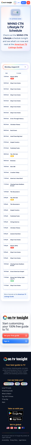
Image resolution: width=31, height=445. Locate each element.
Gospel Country (14, 142)
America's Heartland (16, 178)
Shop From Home (15, 83)
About (24, 384)
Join (19, 2)
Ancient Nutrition (15, 234)
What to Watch (6, 394)
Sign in (23, 2)
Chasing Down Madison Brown (17, 185)
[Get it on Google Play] (15, 413)
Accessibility (5, 440)
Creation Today (14, 172)
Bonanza (12, 160)
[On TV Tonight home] (15, 317)
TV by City (5, 399)
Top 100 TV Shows (7, 396)
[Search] (14, 2)
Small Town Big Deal (16, 136)
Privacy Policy (13, 440)
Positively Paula (15, 148)
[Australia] (23, 428)
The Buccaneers (15, 192)
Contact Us (9, 384)
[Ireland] (19, 428)
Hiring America (14, 222)
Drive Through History (16, 118)
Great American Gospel (17, 271)
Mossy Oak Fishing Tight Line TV (17, 278)
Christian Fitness (15, 124)
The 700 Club (14, 154)
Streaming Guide (7, 391)
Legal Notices (22, 440)
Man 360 (12, 166)
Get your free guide (11, 335)
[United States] (7, 428)
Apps (3, 402)
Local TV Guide (6, 388)
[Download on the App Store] (15, 418)
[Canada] (11, 428)
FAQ (17, 384)
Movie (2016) (14, 76)
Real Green (13, 130)
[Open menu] (28, 2)
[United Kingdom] (15, 428)
